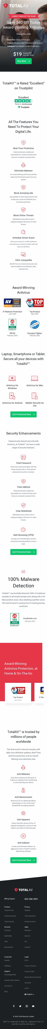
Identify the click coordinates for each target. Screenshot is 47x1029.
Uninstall (28, 983)
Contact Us (8, 986)
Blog (6, 991)
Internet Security (10, 916)
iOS (26, 941)
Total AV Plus (9, 910)
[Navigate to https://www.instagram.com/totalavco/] (27, 1006)
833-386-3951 (31, 898)
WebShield (8, 936)
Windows (28, 930)
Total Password (30, 916)
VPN (6, 941)
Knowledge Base (10, 975)
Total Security (9, 921)
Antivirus (7, 930)
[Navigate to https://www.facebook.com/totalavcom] (14, 1006)
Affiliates (7, 966)
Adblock (27, 910)
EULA (26, 960)
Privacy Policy (29, 971)
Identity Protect (30, 921)
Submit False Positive (11, 980)
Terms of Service (30, 966)
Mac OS (27, 936)
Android (27, 947)
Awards (7, 960)
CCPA (27, 988)
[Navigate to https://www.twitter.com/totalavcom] (20, 1006)
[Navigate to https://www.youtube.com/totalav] (33, 1006)
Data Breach (8, 947)
